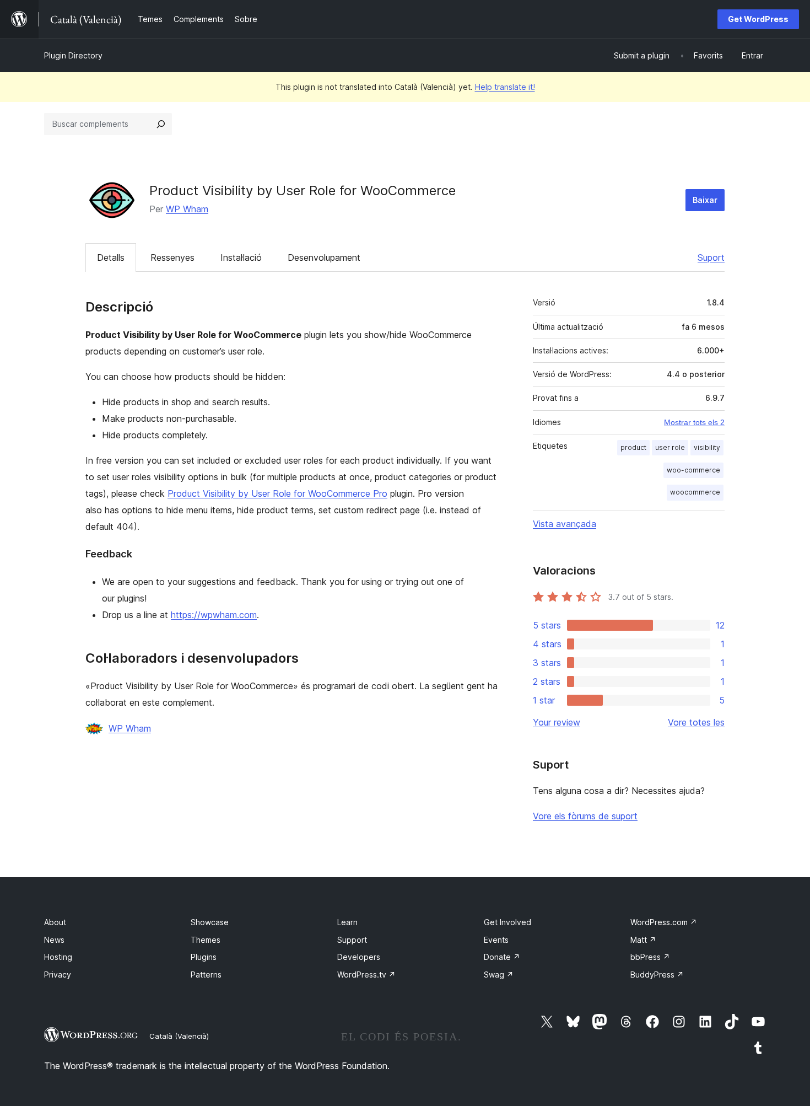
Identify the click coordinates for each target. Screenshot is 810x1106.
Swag (499, 974)
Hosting (58, 957)
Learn (347, 922)
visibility (707, 447)
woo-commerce (693, 470)
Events (496, 939)
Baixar (705, 200)
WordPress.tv (366, 974)
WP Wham (187, 208)
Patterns (206, 974)
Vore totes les (696, 722)
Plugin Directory (73, 55)
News (54, 939)
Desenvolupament (324, 257)
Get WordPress (758, 19)
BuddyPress (657, 974)
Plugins (204, 957)
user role (670, 447)
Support (352, 939)
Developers (358, 957)
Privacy (57, 974)
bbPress (650, 957)
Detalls (111, 257)
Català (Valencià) (179, 1036)
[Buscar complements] (161, 124)
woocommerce (695, 492)
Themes (205, 939)
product (633, 447)
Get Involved (507, 922)
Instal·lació (241, 257)
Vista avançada (564, 523)
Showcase (210, 922)
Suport (711, 257)
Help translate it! (505, 87)
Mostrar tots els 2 (694, 422)
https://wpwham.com (214, 614)
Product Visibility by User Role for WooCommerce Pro (277, 493)
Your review (556, 722)
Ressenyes (172, 257)
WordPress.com (663, 922)
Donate (502, 957)
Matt (643, 939)
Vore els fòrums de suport (585, 816)
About (55, 922)
